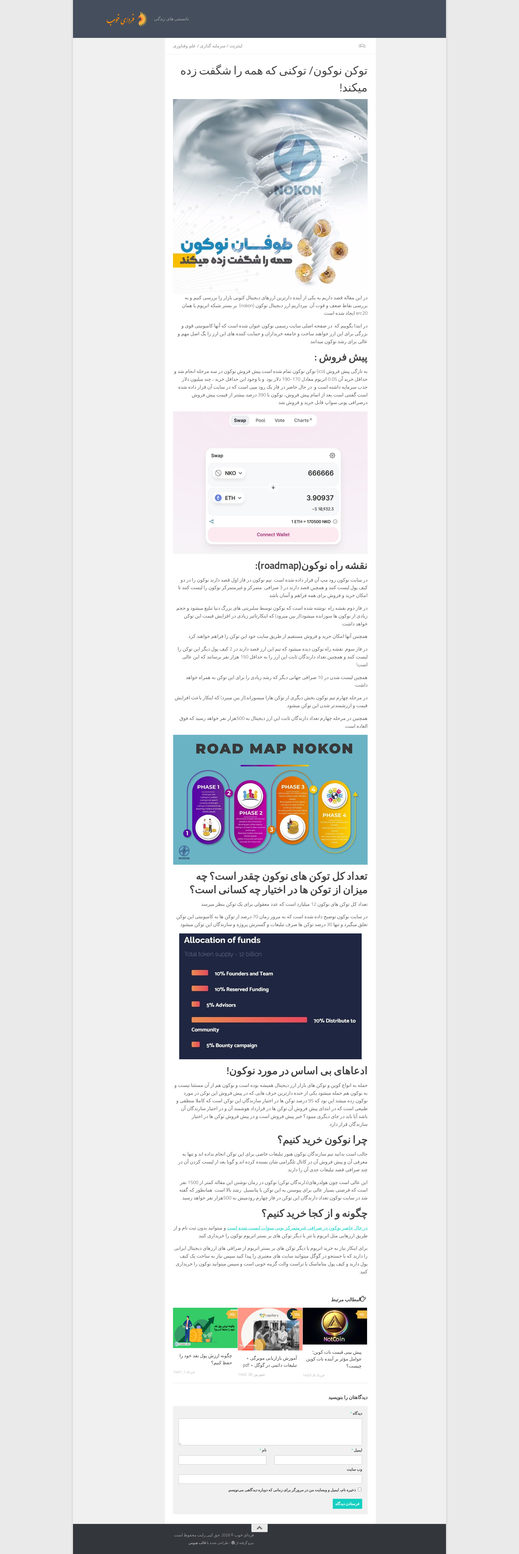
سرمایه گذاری (212, 45)
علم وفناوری (184, 45)
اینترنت (235, 45)
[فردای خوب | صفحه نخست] (115, 19)
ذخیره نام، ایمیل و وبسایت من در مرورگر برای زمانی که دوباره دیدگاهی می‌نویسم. (292, 1490)
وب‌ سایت (354, 1469)
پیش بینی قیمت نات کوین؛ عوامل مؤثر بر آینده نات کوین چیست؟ (334, 1359)
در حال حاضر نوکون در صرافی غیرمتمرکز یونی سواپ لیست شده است (297, 1228)
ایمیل (356, 1450)
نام (263, 1450)
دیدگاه (356, 1413)
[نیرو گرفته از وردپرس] (233, 1543)
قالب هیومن (197, 1543)
